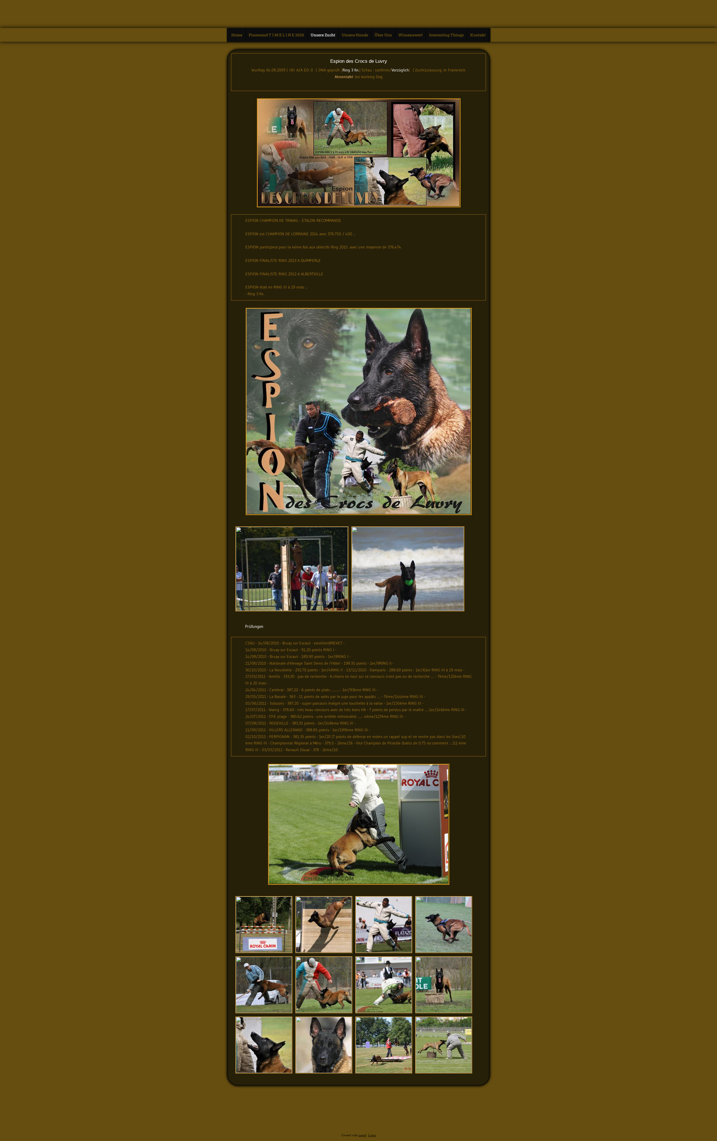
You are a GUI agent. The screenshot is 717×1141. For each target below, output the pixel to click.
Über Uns (383, 35)
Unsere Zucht (323, 35)
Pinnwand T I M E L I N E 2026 (276, 35)
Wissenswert (410, 35)
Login (372, 1135)
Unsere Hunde (355, 35)
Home (236, 35)
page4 (362, 1135)
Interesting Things (446, 35)
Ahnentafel (344, 76)
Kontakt (478, 35)
